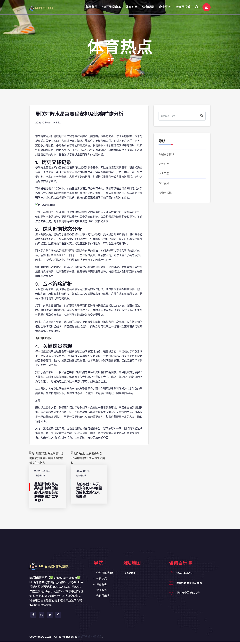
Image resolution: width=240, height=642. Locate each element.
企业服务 (165, 7)
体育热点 (131, 7)
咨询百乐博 (183, 7)
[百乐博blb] (44, 8)
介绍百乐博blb (111, 7)
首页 (110, 60)
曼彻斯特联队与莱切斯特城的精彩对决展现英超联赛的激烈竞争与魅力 (46, 492)
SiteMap (130, 572)
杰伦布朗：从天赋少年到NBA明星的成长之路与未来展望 (89, 490)
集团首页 (91, 7)
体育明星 (148, 7)
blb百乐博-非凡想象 (90, 636)
